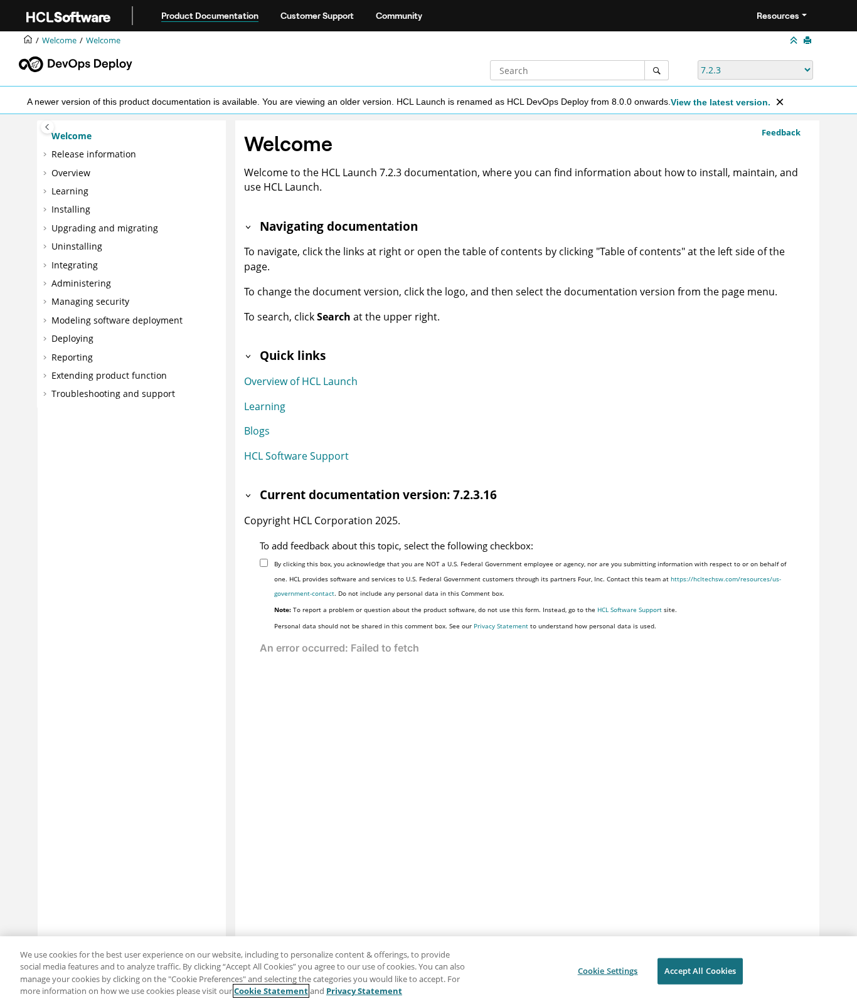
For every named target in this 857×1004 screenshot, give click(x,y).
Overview (70, 173)
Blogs (257, 431)
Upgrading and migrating (104, 228)
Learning (69, 191)
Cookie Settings (608, 970)
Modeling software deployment (117, 320)
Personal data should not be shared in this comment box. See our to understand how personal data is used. (465, 625)
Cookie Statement (271, 990)
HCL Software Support (296, 456)
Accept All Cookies (700, 970)
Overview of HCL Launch (301, 381)
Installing (70, 209)
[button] (46, 136)
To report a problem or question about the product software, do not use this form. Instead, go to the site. (475, 609)
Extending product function (109, 375)
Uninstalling (76, 246)
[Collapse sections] (794, 41)
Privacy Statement (501, 625)
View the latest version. (720, 102)
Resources (778, 15)
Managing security (90, 301)
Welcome (103, 40)
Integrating (74, 265)
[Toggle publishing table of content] (47, 127)
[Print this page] (808, 41)
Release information (93, 154)
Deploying (72, 338)
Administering (81, 283)
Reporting (72, 357)
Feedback (781, 132)
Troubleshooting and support (113, 393)
